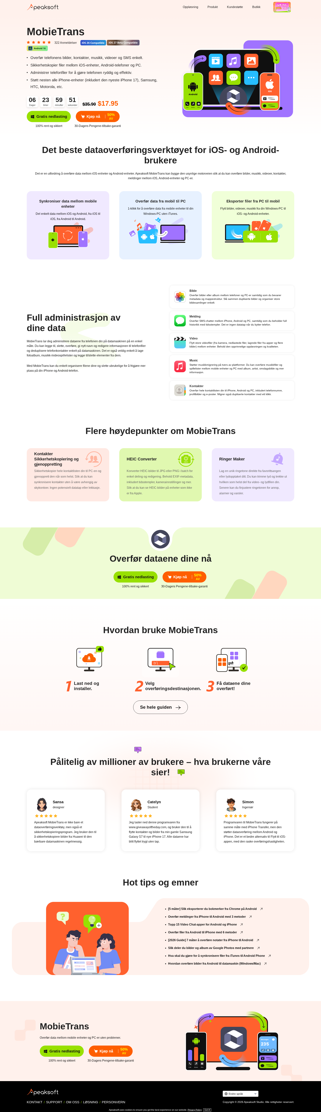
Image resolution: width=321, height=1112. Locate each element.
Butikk (256, 7)
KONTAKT (34, 1102)
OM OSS (72, 1102)
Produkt (212, 7)
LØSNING (90, 1102)
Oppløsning (190, 7)
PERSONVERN (113, 1102)
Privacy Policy (195, 1110)
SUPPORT (54, 1102)
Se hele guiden (156, 707)
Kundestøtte (235, 7)
